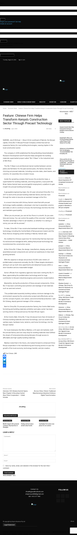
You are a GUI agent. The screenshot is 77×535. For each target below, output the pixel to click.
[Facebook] (62, 60)
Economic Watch (16, 111)
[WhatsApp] (31, 134)
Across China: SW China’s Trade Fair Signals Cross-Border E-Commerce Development (65, 299)
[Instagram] (64, 60)
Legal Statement (9, 525)
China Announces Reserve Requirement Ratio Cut (65, 226)
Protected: (61, 190)
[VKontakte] (62, 500)
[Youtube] (73, 60)
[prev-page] (20, 428)
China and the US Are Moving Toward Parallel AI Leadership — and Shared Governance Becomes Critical (67, 163)
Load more (61, 168)
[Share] (29, 365)
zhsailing (7, 128)
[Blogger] (58, 496)
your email (3, 33)
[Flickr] (67, 496)
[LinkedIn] (29, 362)
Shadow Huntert (63, 283)
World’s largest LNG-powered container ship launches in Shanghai (11, 425)
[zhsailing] (11, 408)
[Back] (0, 1)
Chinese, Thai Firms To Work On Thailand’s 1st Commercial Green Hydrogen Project (65, 258)
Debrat (60, 315)
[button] (32, 90)
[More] (36, 134)
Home (4, 108)
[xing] (19, 410)
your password (5, 17)
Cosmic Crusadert (63, 273)
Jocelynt (60, 246)
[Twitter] (67, 60)
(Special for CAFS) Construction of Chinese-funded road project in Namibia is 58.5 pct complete (65, 203)
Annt (59, 266)
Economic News (12, 108)
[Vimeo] (70, 60)
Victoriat (61, 307)
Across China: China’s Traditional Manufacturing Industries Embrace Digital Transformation (44, 393)
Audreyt (60, 254)
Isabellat (61, 224)
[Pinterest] (27, 134)
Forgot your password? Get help (10, 21)
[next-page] (21, 428)
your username (5, 11)
